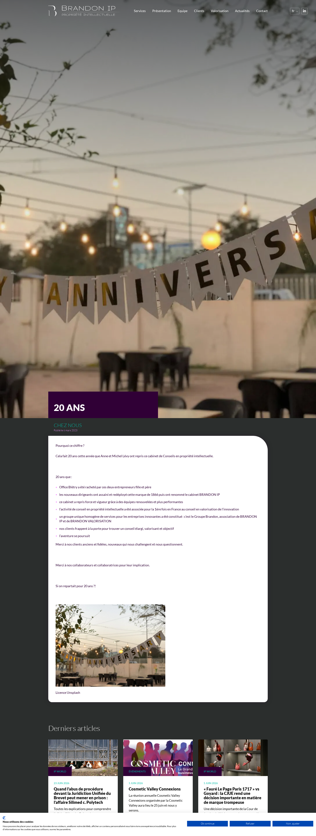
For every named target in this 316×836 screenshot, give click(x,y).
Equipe (182, 11)
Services (140, 11)
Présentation (161, 11)
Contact (262, 11)
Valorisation (219, 11)
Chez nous (68, 425)
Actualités (242, 11)
